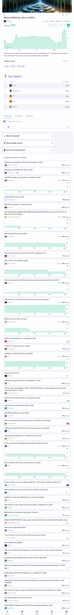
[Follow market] (63, 14)
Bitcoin (13, 66)
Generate (65, 61)
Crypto (7, 66)
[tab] (8, 116)
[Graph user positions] (49, 25)
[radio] (53, 25)
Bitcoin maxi (21, 66)
